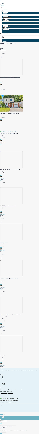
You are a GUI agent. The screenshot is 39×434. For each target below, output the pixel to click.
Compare (1, 414)
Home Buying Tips (5, 19)
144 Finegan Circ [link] (3, 242)
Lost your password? (7, 422)
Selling (3, 12)
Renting (3, 21)
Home (3, 3)
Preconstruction (5, 28)
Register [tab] (3, 417)
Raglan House (5, 33)
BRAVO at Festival (5, 25)
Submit (1, 433)
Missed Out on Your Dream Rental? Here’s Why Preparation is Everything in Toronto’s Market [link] (11, 389)
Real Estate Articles (6, 37)
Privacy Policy (3, 383)
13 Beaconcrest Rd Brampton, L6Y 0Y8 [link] (8, 354)
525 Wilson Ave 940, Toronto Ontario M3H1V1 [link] (10, 169)
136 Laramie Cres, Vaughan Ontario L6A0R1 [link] (9, 133)
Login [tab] (2, 416)
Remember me (3, 422)
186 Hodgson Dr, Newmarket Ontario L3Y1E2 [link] (9, 113)
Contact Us (5, 10)
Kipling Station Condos (6, 26)
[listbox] (3, 50)
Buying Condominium (6, 21)
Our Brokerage (5, 9)
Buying (3, 18)
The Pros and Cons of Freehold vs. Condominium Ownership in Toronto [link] (9, 400)
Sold (0, 51)
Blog (3, 35)
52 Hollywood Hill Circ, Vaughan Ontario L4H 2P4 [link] (10, 315)
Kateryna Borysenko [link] (2, 85)
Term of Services (4, 384)
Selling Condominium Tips (7, 17)
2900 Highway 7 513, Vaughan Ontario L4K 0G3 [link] (10, 77)
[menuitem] (3, 36)
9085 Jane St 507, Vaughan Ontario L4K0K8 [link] (9, 278)
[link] (11, 75)
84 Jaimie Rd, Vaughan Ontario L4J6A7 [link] (8, 205)
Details (1, 119)
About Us (3, 11)
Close (3, 414)
